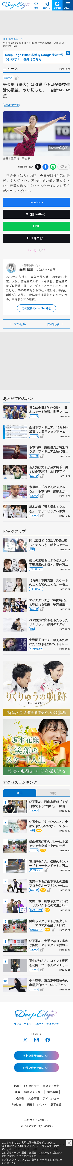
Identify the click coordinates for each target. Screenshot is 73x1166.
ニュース (8, 77)
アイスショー (36, 870)
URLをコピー (36, 238)
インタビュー (36, 569)
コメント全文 (36, 909)
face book (47, 1040)
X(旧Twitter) (25, 1040)
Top (5, 38)
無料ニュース (36, 929)
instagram (36, 1040)
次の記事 (53, 324)
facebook (36, 202)
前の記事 (20, 324)
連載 (32, 549)
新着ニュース (16, 38)
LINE (36, 226)
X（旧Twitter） (36, 214)
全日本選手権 (12, 104)
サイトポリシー (53, 1159)
